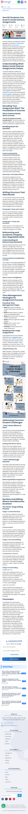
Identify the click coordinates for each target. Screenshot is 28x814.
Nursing (7, 760)
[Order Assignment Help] (22, 2)
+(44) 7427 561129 (8, 723)
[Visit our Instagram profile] (14, 799)
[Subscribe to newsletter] (20, 795)
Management (8, 753)
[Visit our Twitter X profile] (6, 799)
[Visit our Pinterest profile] (10, 799)
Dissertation (8, 734)
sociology (19, 43)
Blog (9, 7)
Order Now (7, 782)
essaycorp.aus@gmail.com (10, 725)
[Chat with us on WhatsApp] (18, 2)
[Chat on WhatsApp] (3, 806)
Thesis (6, 741)
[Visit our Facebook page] (2, 799)
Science (7, 763)
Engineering (8, 758)
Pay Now (7, 774)
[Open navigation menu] (25, 2)
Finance (7, 755)
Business (7, 743)
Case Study (8, 736)
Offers (6, 779)
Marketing (7, 739)
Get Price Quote (14, 659)
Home (4, 7)
